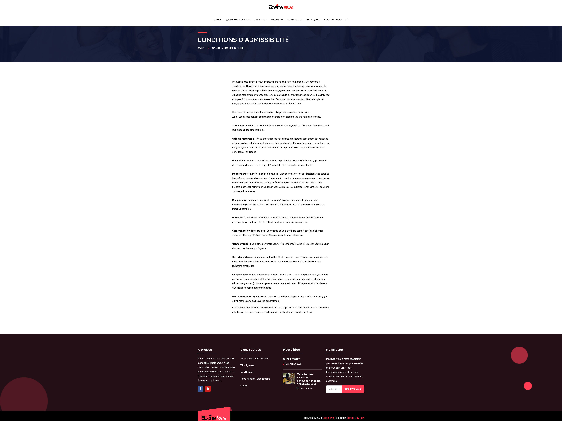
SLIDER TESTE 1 (291, 359)
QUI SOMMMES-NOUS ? (237, 20)
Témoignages (247, 365)
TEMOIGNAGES (294, 20)
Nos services (247, 372)
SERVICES (259, 20)
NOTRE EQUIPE (312, 20)
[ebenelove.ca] (281, 6)
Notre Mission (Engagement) (255, 378)
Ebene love (328, 417)
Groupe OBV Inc (355, 417)
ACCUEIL (217, 20)
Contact (244, 385)
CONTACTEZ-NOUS (333, 20)
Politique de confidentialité (254, 358)
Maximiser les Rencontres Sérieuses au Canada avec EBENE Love (309, 379)
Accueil (202, 48)
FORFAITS (275, 20)
